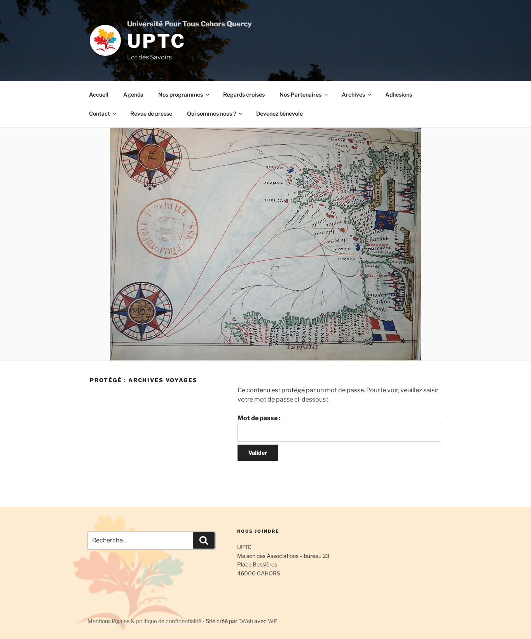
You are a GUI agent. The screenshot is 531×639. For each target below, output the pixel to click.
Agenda (133, 94)
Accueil (98, 94)
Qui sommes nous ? (211, 113)
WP (273, 621)
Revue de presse (151, 113)
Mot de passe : (259, 418)
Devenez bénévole (279, 113)
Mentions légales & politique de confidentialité (144, 621)
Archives (353, 94)
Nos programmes (180, 94)
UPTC (156, 41)
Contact (99, 113)
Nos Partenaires (300, 94)
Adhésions (398, 94)
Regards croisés (244, 94)
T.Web (245, 621)
